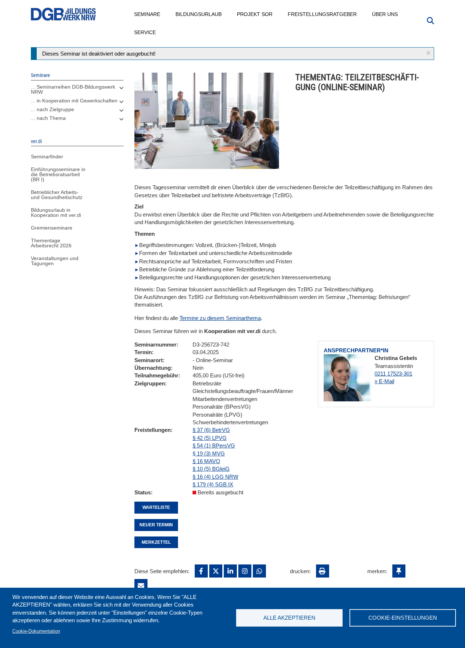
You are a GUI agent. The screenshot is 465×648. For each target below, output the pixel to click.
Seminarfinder (47, 156)
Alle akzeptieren (289, 618)
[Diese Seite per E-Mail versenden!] (140, 585)
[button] (428, 53)
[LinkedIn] (230, 571)
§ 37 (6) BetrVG (211, 430)
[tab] (77, 91)
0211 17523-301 (393, 373)
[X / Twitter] (215, 571)
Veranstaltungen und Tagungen (54, 260)
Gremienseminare (51, 228)
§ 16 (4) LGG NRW (215, 477)
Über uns (385, 14)
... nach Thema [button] (48, 118)
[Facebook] (201, 571)
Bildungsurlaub (199, 14)
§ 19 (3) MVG (209, 453)
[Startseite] (63, 14)
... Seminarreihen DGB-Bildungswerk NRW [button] (73, 89)
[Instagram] (244, 571)
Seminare (147, 14)
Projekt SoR (255, 14)
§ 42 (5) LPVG (210, 438)
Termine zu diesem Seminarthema (220, 318)
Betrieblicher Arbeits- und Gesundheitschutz (56, 194)
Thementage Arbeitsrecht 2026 (51, 243)
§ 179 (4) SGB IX (213, 484)
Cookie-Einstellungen (402, 618)
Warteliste (156, 507)
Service (145, 32)
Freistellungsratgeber (322, 14)
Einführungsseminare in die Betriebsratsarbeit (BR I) (58, 174)
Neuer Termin (156, 524)
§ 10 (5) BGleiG (211, 469)
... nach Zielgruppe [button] (52, 109)
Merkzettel (156, 542)
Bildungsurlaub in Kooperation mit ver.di (56, 212)
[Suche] (430, 20)
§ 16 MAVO (206, 461)
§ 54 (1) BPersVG (214, 445)
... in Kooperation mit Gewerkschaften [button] (74, 100)
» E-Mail (384, 381)
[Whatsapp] (259, 571)
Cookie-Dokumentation (36, 631)
